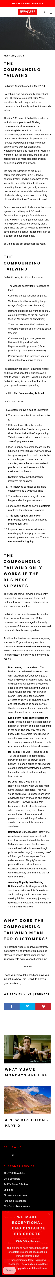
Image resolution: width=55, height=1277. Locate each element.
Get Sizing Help (12, 1178)
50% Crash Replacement (17, 1206)
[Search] (45, 12)
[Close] (49, 1214)
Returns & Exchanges (15, 1200)
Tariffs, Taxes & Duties (16, 1184)
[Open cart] (51, 12)
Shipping (8, 1189)
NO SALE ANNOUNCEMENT (27, 3)
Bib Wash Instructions (15, 1195)
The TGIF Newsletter (15, 1173)
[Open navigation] (4, 12)
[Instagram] (12, 1155)
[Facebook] (5, 1155)
